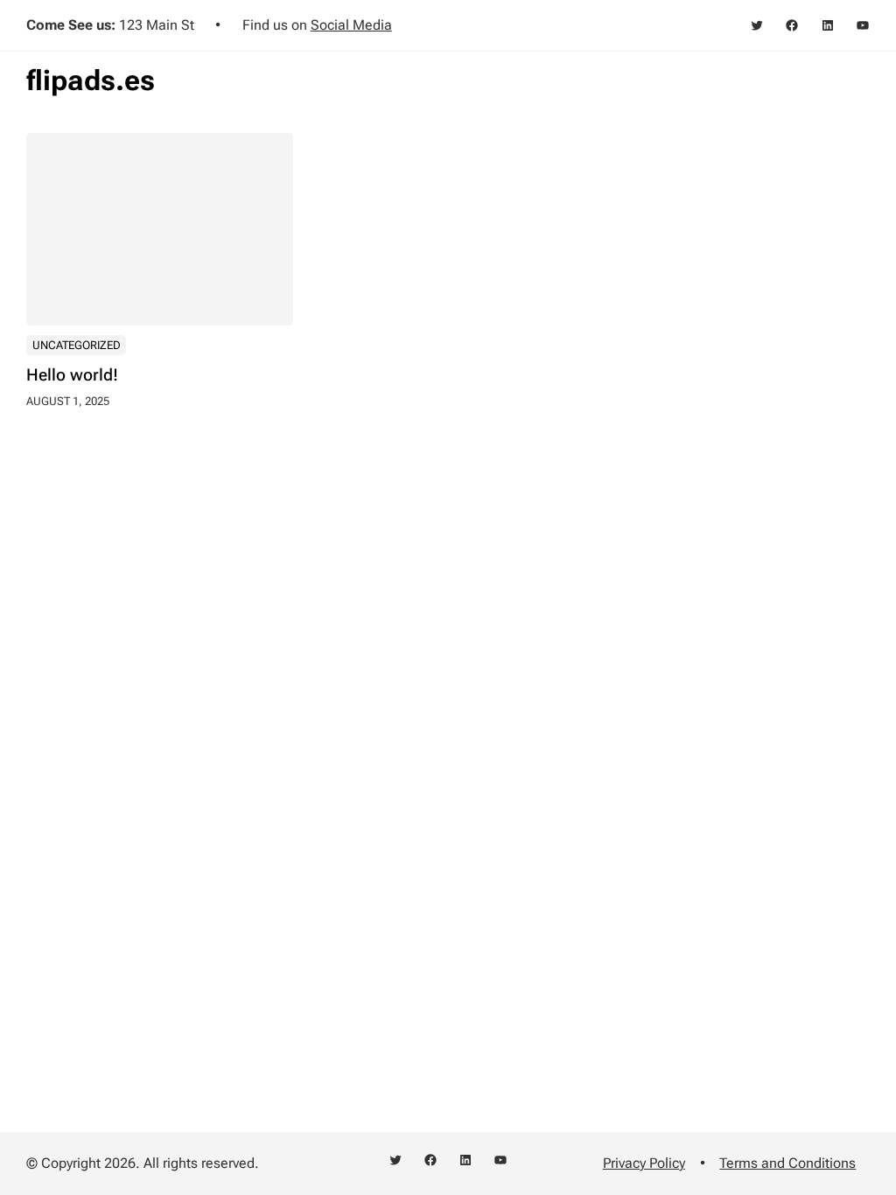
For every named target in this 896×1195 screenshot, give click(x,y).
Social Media (351, 25)
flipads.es (90, 80)
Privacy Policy (644, 1163)
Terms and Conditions (787, 1163)
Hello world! (72, 375)
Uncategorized (76, 345)
